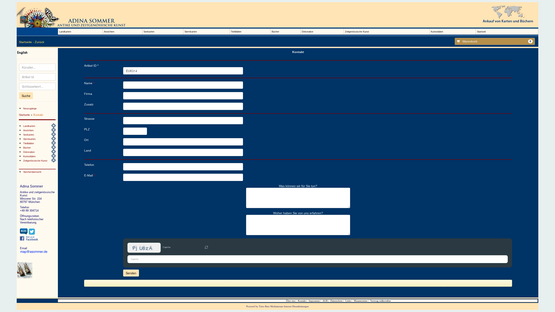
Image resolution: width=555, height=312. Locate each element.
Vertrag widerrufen (380, 300)
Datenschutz (336, 300)
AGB (325, 300)
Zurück (39, 42)
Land (87, 150)
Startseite (24, 114)
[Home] (73, 17)
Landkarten (65, 31)
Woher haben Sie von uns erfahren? (298, 213)
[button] (206, 248)
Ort (86, 140)
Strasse (89, 118)
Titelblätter (236, 31)
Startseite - (26, 42)
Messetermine (360, 300)
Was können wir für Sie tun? (298, 186)
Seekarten (149, 31)
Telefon (89, 165)
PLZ (87, 129)
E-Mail (89, 175)
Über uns (290, 300)
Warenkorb (496, 41)
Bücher (275, 31)
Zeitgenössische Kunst (357, 31)
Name (89, 83)
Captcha (166, 247)
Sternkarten (190, 31)
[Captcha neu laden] (206, 247)
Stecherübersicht (32, 172)
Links (348, 300)
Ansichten (109, 31)
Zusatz (88, 104)
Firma (88, 93)
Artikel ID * (91, 65)
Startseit (481, 31)
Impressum (314, 300)
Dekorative (307, 31)
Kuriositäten (437, 31)
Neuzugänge (30, 108)
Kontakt (302, 300)
